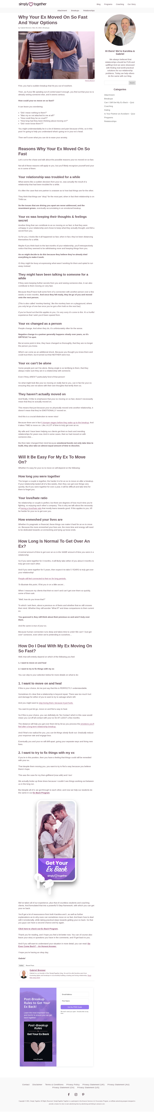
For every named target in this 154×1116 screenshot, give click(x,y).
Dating (107, 110)
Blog (98, 4)
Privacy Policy (73, 1085)
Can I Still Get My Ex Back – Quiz (119, 102)
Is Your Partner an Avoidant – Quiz (119, 114)
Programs (108, 4)
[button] (38, 1042)
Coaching (120, 4)
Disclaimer (37, 1085)
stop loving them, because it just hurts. (56, 703)
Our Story (132, 4)
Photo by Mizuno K (90, 80)
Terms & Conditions (54, 1085)
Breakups (75, 11)
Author (21, 965)
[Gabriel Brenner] (24, 977)
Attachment (62, 11)
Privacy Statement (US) (88, 1087)
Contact (26, 1085)
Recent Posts (30, 965)
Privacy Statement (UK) (94, 1085)
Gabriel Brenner (38, 970)
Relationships (89, 11)
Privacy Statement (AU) (118, 1085)
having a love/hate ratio (31, 508)
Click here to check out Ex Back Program (38, 929)
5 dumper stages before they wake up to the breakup (65, 422)
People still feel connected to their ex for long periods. (42, 578)
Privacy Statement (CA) (63, 1087)
